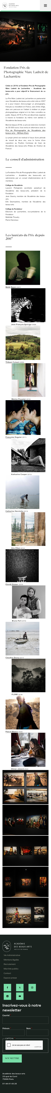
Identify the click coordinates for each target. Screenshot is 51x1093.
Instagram (32, 987)
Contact (7, 973)
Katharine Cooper (19, 474)
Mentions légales (11, 960)
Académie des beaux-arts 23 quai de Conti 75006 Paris (13, 1076)
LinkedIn (7, 996)
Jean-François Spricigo (21, 324)
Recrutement (10, 964)
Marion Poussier (19, 399)
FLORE (15, 694)
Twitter (20, 987)
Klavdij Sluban (12, 584)
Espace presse (10, 978)
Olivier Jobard (17, 769)
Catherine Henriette (14, 511)
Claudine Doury (12, 658)
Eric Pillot (16, 548)
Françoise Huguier (14, 437)
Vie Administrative (12, 955)
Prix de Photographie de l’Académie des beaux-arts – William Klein (25, 131)
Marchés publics (11, 969)
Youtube (20, 996)
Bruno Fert (16, 621)
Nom (28, 1028)
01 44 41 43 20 (9, 1084)
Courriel (6, 1015)
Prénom (6, 1028)
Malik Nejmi (11, 287)
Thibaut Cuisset (12, 362)
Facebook (7, 987)
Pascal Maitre (12, 732)
